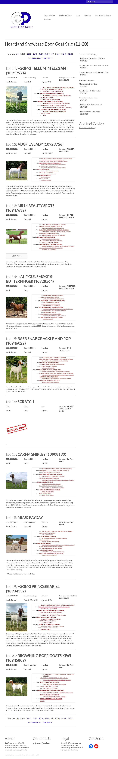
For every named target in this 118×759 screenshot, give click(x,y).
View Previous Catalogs (87, 128)
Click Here (101, 59)
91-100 (70, 54)
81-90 (64, 54)
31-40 (35, 54)
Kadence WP (35, 755)
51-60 (47, 54)
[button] (16, 255)
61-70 (52, 54)
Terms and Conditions (70, 750)
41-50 (41, 54)
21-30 (29, 54)
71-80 (58, 54)
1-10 (17, 54)
